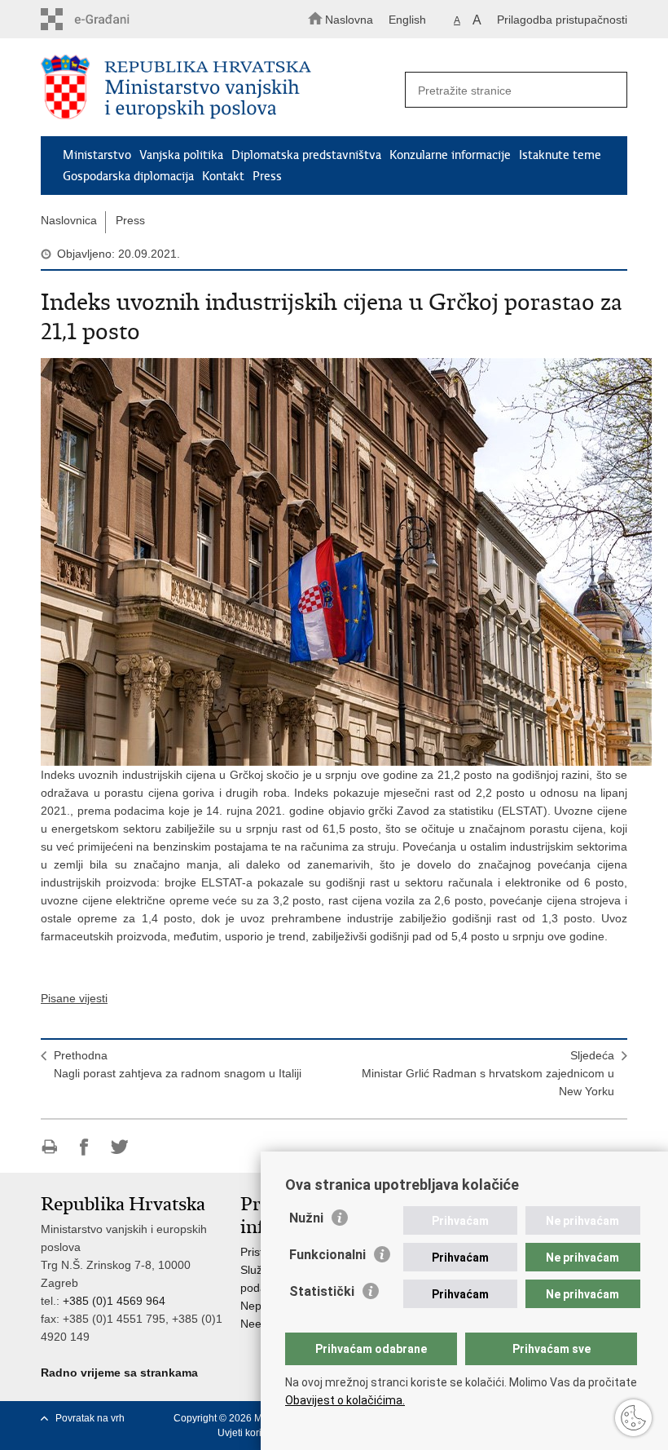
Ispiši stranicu (49, 1147)
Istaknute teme (560, 155)
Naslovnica (69, 220)
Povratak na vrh (90, 1418)
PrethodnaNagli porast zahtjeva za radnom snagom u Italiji (177, 1064)
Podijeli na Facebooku (84, 1147)
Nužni (306, 1218)
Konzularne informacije (450, 155)
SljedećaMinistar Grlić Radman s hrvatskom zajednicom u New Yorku (488, 1073)
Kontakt (223, 176)
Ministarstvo (97, 155)
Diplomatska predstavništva (306, 155)
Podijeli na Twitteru (119, 1147)
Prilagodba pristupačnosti (562, 19)
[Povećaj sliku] (334, 562)
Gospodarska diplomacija (128, 176)
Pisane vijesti (74, 998)
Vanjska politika (181, 155)
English (407, 19)
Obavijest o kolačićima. (345, 1400)
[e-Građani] (110, 19)
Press (267, 176)
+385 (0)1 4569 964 (114, 1300)
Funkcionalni (327, 1254)
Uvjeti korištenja (253, 1433)
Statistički (321, 1291)
